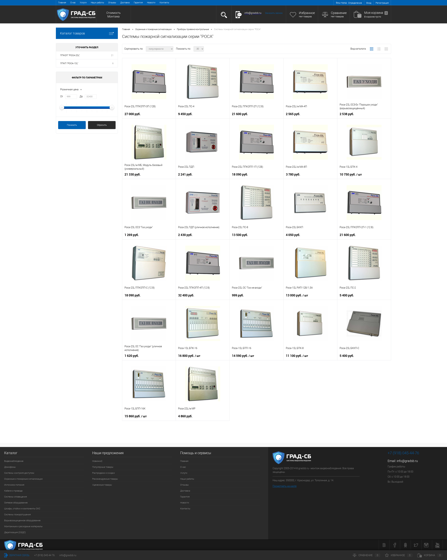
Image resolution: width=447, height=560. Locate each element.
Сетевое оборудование (16, 502)
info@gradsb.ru (407, 461)
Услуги (83, 2)
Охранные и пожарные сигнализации (23, 479)
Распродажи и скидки (103, 473)
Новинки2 (97, 461)
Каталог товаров (72, 33)
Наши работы (97, 2)
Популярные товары (102, 467)
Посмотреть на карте (284, 486)
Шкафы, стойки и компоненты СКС (22, 508)
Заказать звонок (274, 13)
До (81, 96)
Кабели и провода (13, 490)
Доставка (125, 2)
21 (112, 55)
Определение (355, 3)
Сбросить (102, 125)
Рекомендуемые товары (105, 479)
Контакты (164, 2)
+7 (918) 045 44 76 (44, 555)
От (61, 96)
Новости (151, 2)
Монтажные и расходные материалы (23, 526)
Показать (72, 125)
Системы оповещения (15, 496)
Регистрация (382, 3)
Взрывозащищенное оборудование (22, 520)
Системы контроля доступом (19, 473)
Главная (62, 2)
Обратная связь (19, 555)
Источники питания (14, 484)
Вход (368, 3)
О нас (73, 2)
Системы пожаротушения (17, 514)
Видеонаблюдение (13, 461)
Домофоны (10, 467)
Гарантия (138, 2)
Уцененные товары (102, 484)
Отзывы (112, 2)
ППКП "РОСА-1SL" (69, 63)
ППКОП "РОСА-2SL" (70, 55)
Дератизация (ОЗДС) (15, 532)
